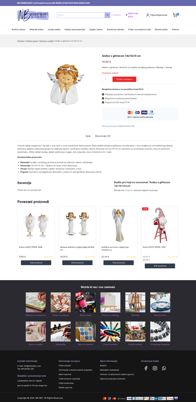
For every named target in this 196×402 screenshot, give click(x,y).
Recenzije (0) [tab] (103, 136)
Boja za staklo (36, 344)
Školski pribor (161, 29)
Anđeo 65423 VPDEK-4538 (30, 247)
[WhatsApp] (164, 368)
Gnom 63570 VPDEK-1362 (154, 247)
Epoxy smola (160, 315)
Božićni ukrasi (18, 29)
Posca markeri (110, 344)
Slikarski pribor (36, 29)
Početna (21, 41)
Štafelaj (135, 315)
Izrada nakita (54, 29)
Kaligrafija (60, 344)
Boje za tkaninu (85, 344)
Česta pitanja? (65, 365)
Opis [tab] (88, 136)
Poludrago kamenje (160, 344)
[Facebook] (145, 368)
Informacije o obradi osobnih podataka (75, 370)
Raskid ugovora (65, 387)
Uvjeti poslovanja (66, 383)
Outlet (117, 15)
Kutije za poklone (60, 315)
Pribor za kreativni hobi (139, 29)
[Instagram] (154, 368)
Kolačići (103, 365)
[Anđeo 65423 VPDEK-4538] (36, 225)
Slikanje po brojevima (35, 315)
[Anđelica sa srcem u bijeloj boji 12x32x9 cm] (118, 225)
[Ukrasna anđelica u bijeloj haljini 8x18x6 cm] (77, 225)
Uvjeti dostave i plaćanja (69, 379)
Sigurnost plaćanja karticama (112, 379)
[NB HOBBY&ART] (33, 15)
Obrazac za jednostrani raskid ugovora (117, 374)
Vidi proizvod (36, 262)
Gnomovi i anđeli (46, 41)
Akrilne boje (85, 315)
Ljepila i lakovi (96, 29)
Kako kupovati (65, 374)
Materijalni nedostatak (109, 370)
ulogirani (129, 190)
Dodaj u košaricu (124, 79)
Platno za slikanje (110, 315)
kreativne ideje (133, 15)
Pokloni (175, 29)
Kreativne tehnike (115, 29)
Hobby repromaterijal (75, 29)
